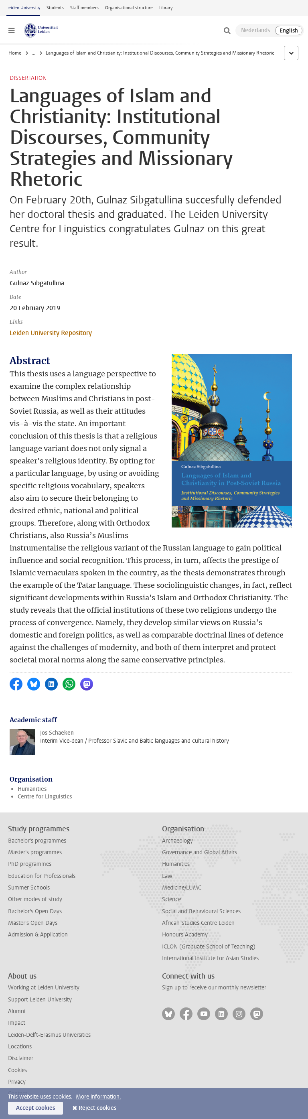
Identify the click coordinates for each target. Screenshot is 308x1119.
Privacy (17, 1082)
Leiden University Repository (51, 333)
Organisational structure (129, 8)
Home (14, 53)
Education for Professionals (41, 876)
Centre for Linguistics (45, 796)
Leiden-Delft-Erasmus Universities (49, 1035)
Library (165, 8)
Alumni (16, 1011)
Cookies (17, 1070)
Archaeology (177, 841)
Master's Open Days (32, 923)
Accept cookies (35, 1108)
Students (55, 8)
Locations (20, 1046)
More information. (98, 1097)
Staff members (84, 8)
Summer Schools (29, 888)
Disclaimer (20, 1058)
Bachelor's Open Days (35, 911)
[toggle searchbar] (227, 30)
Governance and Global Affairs (199, 852)
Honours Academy (185, 934)
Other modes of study (35, 899)
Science (171, 899)
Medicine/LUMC (181, 888)
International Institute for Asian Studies (210, 958)
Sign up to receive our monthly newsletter (214, 987)
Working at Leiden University (43, 987)
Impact (16, 1023)
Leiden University (23, 8)
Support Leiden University (40, 999)
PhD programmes (29, 864)
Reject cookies (97, 1108)
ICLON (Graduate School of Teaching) (208, 946)
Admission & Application (38, 934)
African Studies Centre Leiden (198, 923)
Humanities (32, 789)
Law (167, 876)
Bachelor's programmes (37, 841)
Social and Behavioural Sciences (201, 911)
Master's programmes (35, 852)
